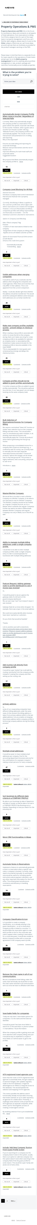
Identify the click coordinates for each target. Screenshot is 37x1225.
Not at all (7, 181)
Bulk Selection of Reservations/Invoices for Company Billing (17, 422)
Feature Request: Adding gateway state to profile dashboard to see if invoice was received (17, 585)
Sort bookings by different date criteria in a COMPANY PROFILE (16, 797)
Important (17, 181)
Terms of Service (21, 1220)
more (21, 161)
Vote (6, 170)
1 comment (17, 403)
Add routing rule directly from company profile (15, 666)
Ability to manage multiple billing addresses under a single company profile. (17, 544)
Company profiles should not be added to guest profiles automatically (18, 382)
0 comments (17, 173)
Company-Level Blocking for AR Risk (17, 189)
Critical (27, 181)
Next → (13, 1201)
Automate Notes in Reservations (16, 864)
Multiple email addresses (13, 751)
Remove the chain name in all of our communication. (18, 975)
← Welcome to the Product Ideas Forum (15, 22)
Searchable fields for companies (16, 1013)
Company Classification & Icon (15, 919)
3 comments (20, 766)
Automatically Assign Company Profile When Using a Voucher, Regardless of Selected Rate (18, 116)
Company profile (26, 173)
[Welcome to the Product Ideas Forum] (10, 7)
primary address (9, 704)
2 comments (17, 526)
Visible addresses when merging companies (16, 275)
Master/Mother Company (13, 493)
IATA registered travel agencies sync (18, 1074)
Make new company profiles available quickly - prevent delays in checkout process (18, 327)
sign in (22, 15)
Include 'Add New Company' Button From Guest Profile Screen (17, 1148)
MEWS (13, 1220)
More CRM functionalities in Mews (17, 837)
